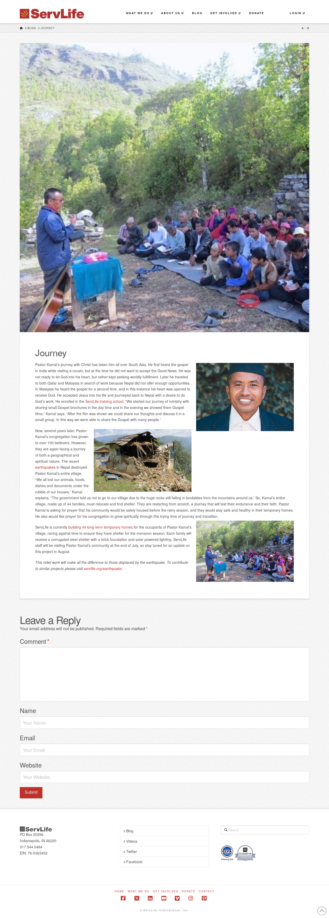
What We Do (139, 891)
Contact (206, 891)
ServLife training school (104, 401)
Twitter (131, 851)
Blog (129, 830)
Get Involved (165, 891)
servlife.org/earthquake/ (103, 568)
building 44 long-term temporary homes (100, 527)
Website (31, 764)
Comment (34, 641)
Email (27, 737)
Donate (188, 891)
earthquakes (45, 467)
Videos (131, 841)
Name (28, 710)
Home (119, 891)
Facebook (134, 861)
